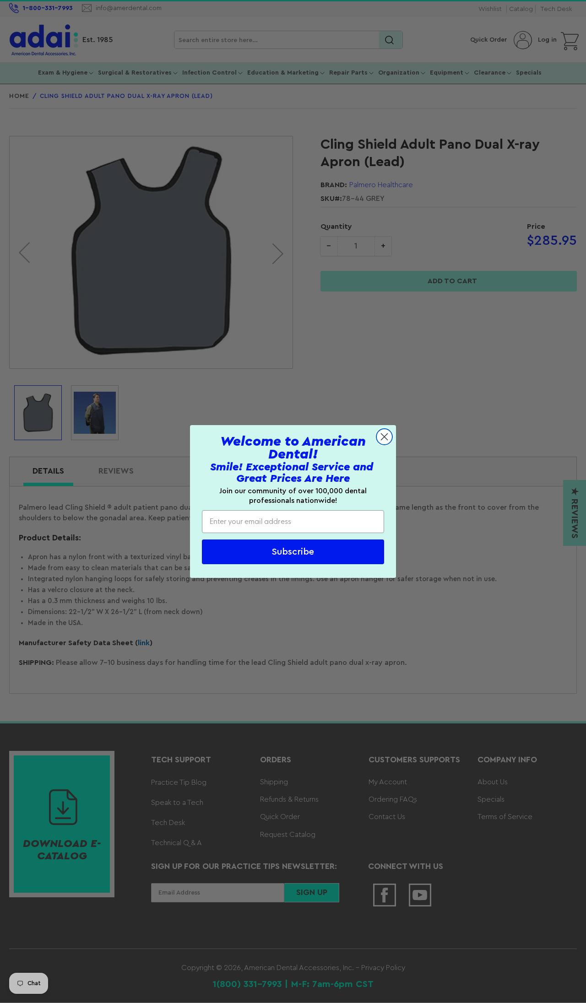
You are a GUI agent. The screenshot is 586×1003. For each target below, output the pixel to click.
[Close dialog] (384, 437)
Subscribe (293, 551)
